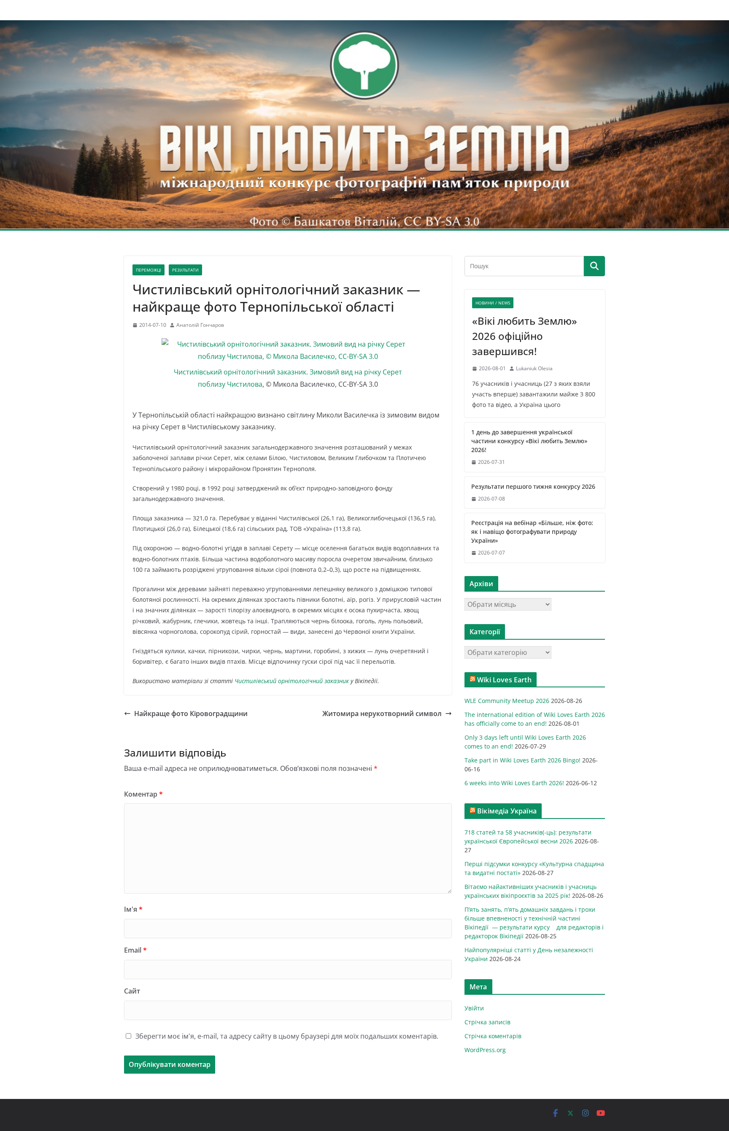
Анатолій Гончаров (200, 325)
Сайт (132, 991)
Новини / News (492, 303)
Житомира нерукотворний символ (382, 713)
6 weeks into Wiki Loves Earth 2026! (514, 783)
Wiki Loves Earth (504, 679)
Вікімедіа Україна (507, 811)
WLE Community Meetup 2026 (506, 701)
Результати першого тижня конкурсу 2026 (533, 486)
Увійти (474, 1008)
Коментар (143, 794)
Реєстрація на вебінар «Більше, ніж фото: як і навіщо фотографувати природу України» (532, 531)
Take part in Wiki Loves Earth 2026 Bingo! (522, 760)
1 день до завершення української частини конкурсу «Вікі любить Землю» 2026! (529, 441)
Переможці (148, 270)
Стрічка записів (487, 1022)
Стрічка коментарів (492, 1036)
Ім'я (133, 909)
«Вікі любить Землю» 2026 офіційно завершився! (524, 336)
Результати (185, 270)
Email (135, 950)
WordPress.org (485, 1050)
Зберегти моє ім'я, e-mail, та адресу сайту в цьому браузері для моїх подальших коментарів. (286, 1036)
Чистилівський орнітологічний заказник (292, 681)
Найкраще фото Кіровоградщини (191, 713)
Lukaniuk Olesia (534, 368)
